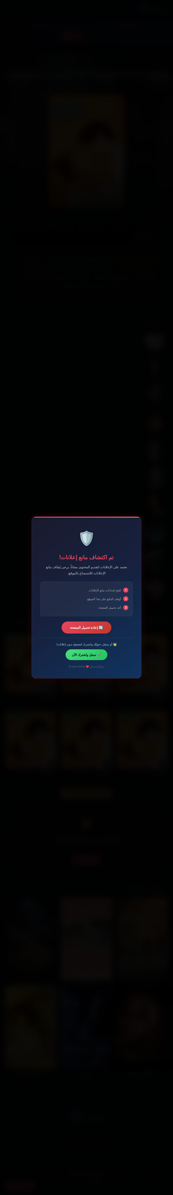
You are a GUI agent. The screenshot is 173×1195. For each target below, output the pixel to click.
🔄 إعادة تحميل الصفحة (86, 627)
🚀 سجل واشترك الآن (86, 655)
